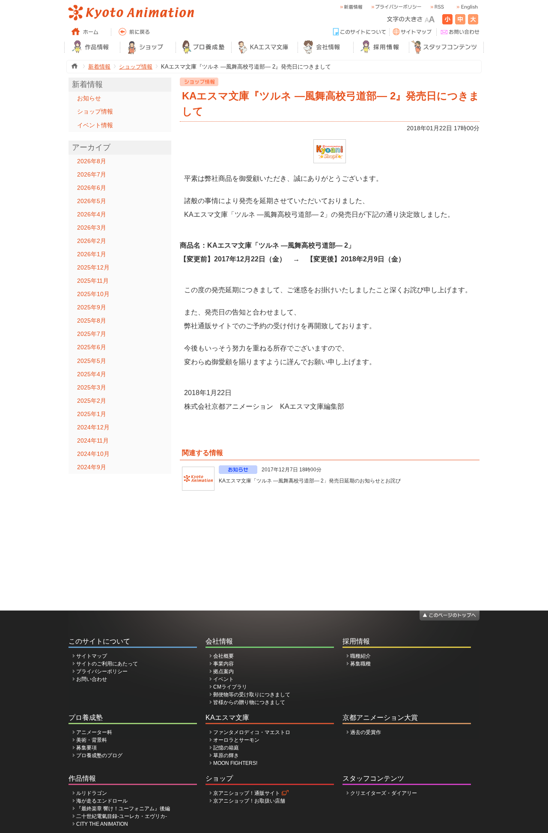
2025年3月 (91, 387)
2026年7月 (91, 174)
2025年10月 (93, 294)
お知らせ (89, 98)
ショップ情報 (135, 66)
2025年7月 (91, 333)
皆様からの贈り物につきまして (249, 702)
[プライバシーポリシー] (396, 7)
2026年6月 (91, 187)
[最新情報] (351, 7)
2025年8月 (91, 320)
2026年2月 (91, 240)
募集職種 (360, 664)
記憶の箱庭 (226, 748)
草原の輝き (226, 755)
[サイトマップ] (413, 32)
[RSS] (437, 7)
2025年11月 (93, 280)
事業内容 (223, 664)
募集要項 (86, 748)
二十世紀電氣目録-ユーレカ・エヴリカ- (121, 816)
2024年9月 (91, 467)
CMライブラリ (230, 687)
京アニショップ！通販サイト (246, 793)
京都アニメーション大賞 (380, 717)
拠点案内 (223, 671)
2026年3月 (91, 227)
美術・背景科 (91, 740)
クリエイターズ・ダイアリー (383, 793)
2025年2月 (91, 400)
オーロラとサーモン (236, 740)
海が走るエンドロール (102, 801)
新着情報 (99, 66)
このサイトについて (99, 641)
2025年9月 (91, 307)
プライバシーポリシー (102, 671)
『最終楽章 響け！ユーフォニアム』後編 (123, 809)
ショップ (219, 778)
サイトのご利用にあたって (107, 664)
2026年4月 (91, 214)
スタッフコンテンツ (373, 778)
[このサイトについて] (360, 32)
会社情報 (219, 641)
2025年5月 (91, 360)
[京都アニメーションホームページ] (130, 13)
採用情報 (356, 641)
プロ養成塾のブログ (99, 755)
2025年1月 (91, 414)
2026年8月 (91, 161)
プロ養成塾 (85, 717)
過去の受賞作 (365, 732)
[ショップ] (148, 47)
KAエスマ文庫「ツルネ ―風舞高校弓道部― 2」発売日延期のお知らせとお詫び (310, 481)
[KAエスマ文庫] (264, 47)
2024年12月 (93, 427)
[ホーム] (87, 32)
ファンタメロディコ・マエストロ (251, 732)
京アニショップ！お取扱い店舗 (249, 801)
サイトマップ (91, 656)
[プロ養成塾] (203, 47)
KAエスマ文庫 (227, 717)
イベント (223, 679)
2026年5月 (91, 201)
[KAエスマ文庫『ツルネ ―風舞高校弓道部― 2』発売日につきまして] (329, 143)
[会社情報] (325, 47)
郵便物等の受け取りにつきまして (251, 695)
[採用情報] (381, 47)
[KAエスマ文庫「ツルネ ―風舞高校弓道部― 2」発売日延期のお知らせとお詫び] (198, 479)
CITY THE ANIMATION (102, 824)
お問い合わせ (91, 679)
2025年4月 (91, 374)
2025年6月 (91, 347)
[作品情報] (92, 47)
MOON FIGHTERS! (235, 763)
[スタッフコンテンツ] (446, 47)
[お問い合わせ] (460, 32)
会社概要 (223, 656)
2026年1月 (91, 254)
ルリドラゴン (91, 793)
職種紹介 (360, 656)
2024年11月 (93, 440)
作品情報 (82, 778)
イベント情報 (95, 125)
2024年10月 (93, 453)
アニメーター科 (94, 732)
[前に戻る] (134, 32)
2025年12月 (93, 267)
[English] (467, 7)
